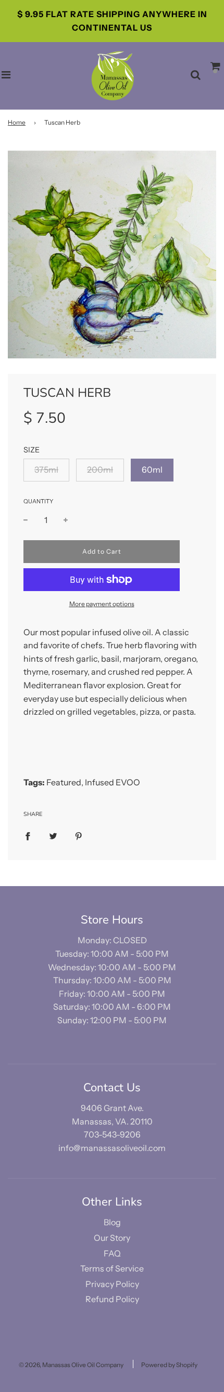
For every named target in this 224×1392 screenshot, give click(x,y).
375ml (46, 469)
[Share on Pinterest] (79, 835)
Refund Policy (112, 1299)
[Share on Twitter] (53, 835)
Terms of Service (112, 1268)
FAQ (112, 1253)
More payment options (101, 604)
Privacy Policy (112, 1284)
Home (17, 122)
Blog (112, 1222)
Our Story (112, 1238)
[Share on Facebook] (28, 835)
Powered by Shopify (169, 1365)
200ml (100, 469)
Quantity (38, 501)
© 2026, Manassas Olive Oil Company (71, 1365)
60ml (152, 469)
